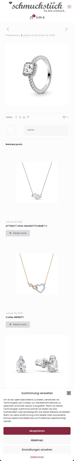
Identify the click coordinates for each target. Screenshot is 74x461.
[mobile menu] (69, 7)
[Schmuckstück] (37, 7)
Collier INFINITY (15, 317)
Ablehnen (37, 440)
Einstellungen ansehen (37, 449)
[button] (69, 393)
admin (26, 35)
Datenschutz (37, 456)
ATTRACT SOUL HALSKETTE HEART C (26, 226)
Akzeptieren (37, 431)
